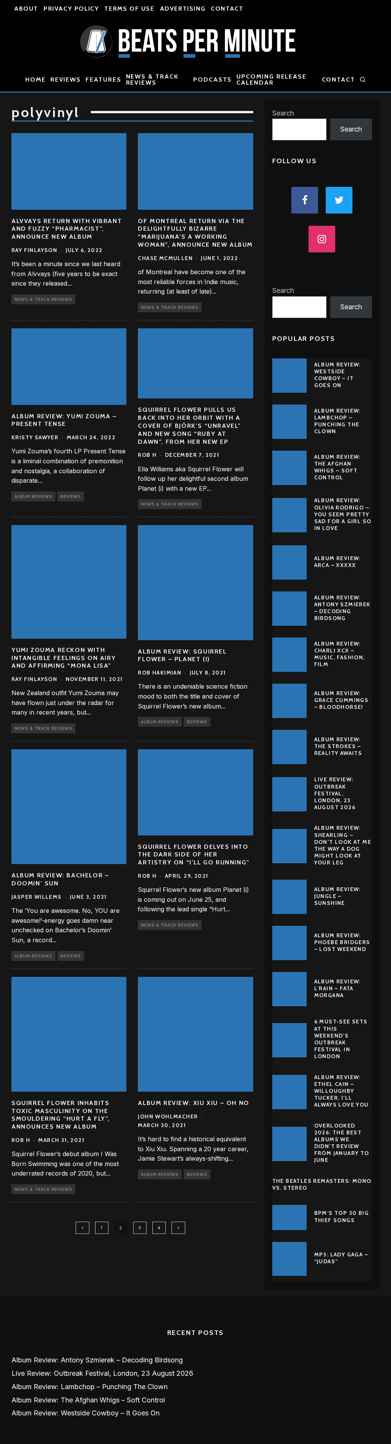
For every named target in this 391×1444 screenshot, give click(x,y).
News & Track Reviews (152, 79)
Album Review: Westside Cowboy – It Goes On (337, 375)
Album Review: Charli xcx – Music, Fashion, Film (339, 654)
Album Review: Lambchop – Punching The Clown (337, 421)
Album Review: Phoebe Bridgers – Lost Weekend (342, 942)
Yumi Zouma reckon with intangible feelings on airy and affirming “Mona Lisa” (63, 658)
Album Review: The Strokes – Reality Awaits (338, 746)
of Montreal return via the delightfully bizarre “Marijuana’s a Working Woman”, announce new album (195, 232)
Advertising (183, 8)
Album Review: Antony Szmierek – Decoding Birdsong (342, 608)
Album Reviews (33, 496)
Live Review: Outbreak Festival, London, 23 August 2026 (334, 793)
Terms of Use (129, 8)
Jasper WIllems (36, 896)
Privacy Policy (71, 8)
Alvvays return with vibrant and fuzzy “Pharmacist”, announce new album (66, 229)
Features (103, 79)
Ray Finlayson (34, 250)
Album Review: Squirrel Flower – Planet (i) (182, 655)
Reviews (65, 79)
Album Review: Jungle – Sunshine (337, 896)
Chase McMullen (165, 258)
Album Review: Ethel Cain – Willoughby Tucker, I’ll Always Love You (341, 1091)
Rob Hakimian (159, 672)
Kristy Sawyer (34, 437)
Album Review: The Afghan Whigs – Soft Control (337, 467)
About (26, 8)
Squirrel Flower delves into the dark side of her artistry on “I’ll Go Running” (193, 854)
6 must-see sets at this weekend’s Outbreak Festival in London (341, 1039)
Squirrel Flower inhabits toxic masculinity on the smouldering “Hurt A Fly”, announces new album (60, 1114)
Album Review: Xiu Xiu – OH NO (193, 1103)
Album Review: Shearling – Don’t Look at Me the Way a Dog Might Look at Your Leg (342, 845)
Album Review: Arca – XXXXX (337, 562)
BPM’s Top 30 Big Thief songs (341, 1216)
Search (283, 113)
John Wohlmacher (168, 1116)
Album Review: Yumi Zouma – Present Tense (64, 420)
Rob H (147, 454)
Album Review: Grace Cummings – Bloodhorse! (341, 700)
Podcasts (212, 79)
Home (35, 79)
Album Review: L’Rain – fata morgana (337, 988)
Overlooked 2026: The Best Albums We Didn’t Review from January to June (341, 1143)
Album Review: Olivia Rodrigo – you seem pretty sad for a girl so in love (343, 514)
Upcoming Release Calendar (271, 79)
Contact (227, 8)
